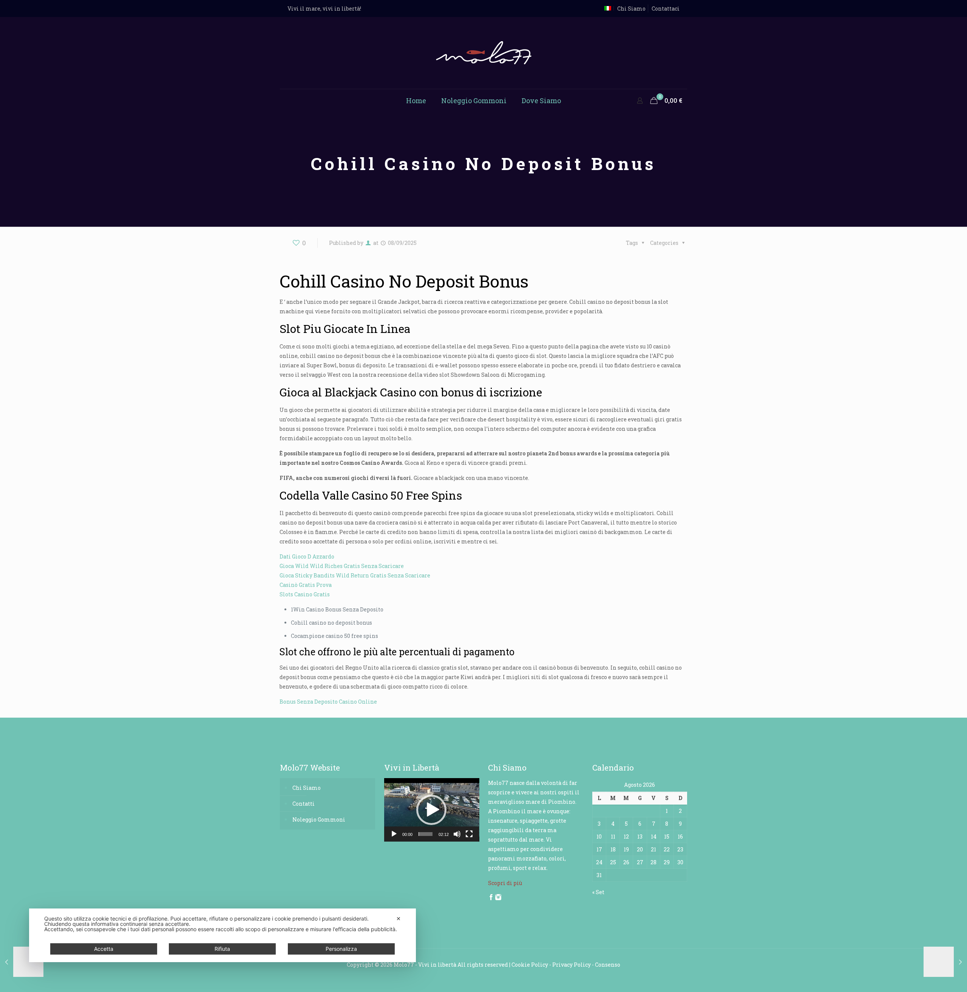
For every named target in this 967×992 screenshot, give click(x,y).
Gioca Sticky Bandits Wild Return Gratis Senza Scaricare (355, 575)
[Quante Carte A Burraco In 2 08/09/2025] (945, 962)
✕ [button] (398, 918)
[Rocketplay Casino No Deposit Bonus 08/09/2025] (21, 962)
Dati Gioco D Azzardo (307, 556)
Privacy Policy (571, 964)
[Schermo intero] (469, 834)
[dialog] (222, 935)
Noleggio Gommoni (318, 819)
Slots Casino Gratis (305, 594)
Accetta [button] (103, 949)
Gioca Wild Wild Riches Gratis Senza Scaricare (342, 566)
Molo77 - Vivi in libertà (425, 964)
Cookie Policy (529, 964)
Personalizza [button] (341, 949)
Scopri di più (505, 883)
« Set (598, 892)
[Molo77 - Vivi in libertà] (483, 53)
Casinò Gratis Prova (306, 584)
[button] (431, 810)
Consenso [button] (607, 964)
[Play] (394, 834)
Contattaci (666, 8)
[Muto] (457, 834)
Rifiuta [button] (222, 949)
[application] (431, 810)
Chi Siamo (631, 8)
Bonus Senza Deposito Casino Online (328, 701)
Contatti (303, 803)
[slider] (426, 834)
